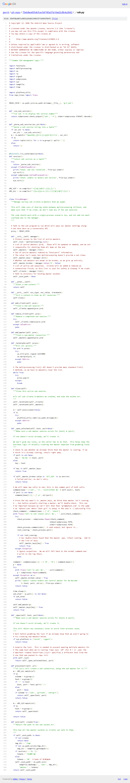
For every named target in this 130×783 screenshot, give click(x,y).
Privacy (22, 779)
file (55, 19)
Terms (29, 779)
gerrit (6, 12)
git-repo (15, 12)
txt (119, 779)
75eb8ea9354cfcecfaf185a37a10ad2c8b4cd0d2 (47, 12)
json (125, 779)
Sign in (124, 4)
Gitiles (15, 779)
